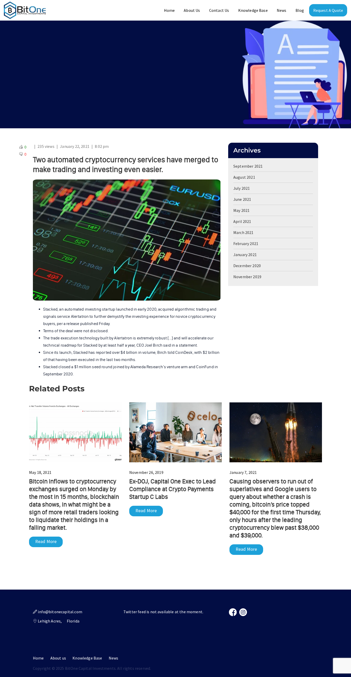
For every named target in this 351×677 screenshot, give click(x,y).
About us (58, 658)
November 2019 (247, 276)
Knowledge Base (253, 10)
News (282, 10)
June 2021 (242, 199)
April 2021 (242, 221)
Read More (46, 541)
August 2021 (244, 177)
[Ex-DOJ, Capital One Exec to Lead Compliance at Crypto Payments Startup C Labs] (175, 431)
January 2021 (245, 254)
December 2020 (247, 265)
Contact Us (219, 10)
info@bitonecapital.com (60, 611)
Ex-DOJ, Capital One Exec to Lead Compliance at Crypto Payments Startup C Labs (172, 488)
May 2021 (241, 210)
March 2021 (243, 232)
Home (169, 10)
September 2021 (248, 166)
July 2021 (241, 188)
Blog (299, 10)
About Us (192, 10)
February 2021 (245, 243)
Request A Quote (328, 10)
